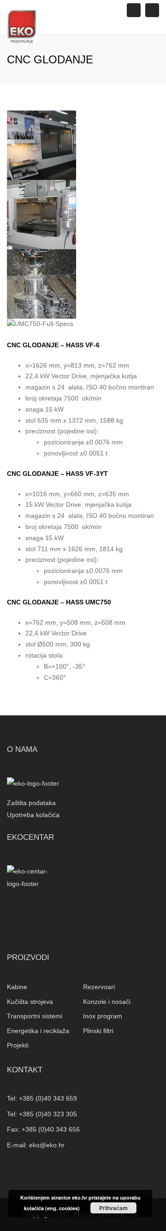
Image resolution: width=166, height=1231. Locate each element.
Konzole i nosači (106, 1001)
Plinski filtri (98, 1030)
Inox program (102, 1016)
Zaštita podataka (31, 802)
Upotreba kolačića (33, 815)
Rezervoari (99, 987)
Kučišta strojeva (30, 1001)
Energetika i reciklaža (38, 1030)
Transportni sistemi (34, 1016)
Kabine (17, 987)
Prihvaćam (113, 1208)
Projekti (18, 1045)
